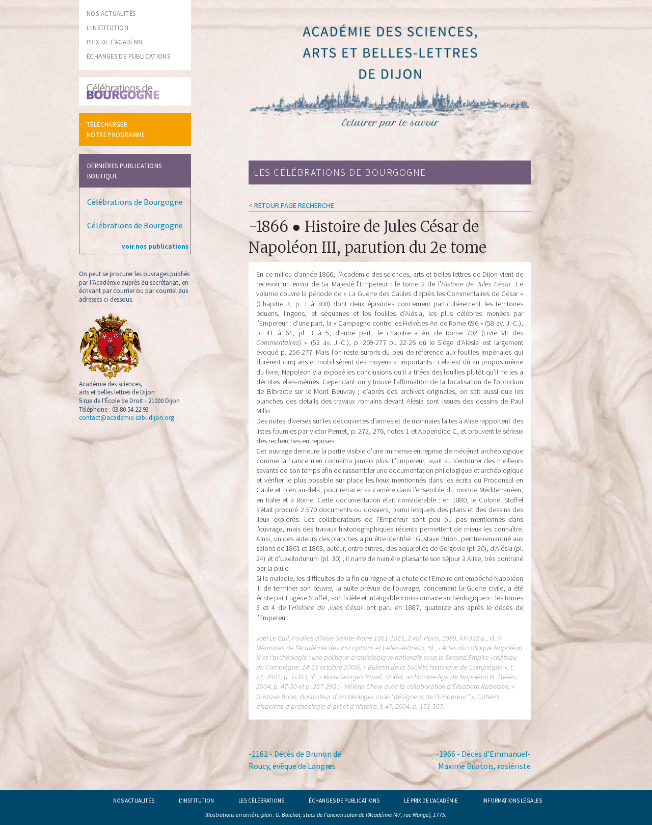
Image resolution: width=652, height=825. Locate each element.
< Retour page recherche (291, 205)
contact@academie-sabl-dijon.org (126, 417)
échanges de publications (128, 56)
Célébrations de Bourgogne (135, 202)
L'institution (196, 800)
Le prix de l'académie (431, 800)
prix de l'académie (115, 42)
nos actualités (111, 13)
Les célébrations (261, 800)
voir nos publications (155, 246)
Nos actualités (133, 800)
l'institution (107, 27)
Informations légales (512, 800)
